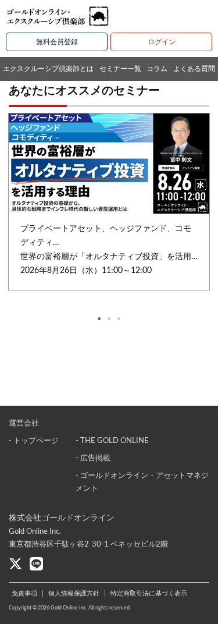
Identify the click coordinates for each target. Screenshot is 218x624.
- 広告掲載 (93, 458)
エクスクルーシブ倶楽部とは (48, 68)
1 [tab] (99, 318)
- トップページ (34, 441)
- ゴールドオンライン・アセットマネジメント (142, 482)
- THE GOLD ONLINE (112, 441)
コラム (156, 68)
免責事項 (24, 593)
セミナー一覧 (120, 68)
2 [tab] (109, 318)
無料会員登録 (57, 41)
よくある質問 (194, 68)
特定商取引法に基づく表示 (148, 593)
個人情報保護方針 (73, 593)
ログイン (162, 41)
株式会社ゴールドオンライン (62, 518)
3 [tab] (118, 318)
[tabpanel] (109, 201)
